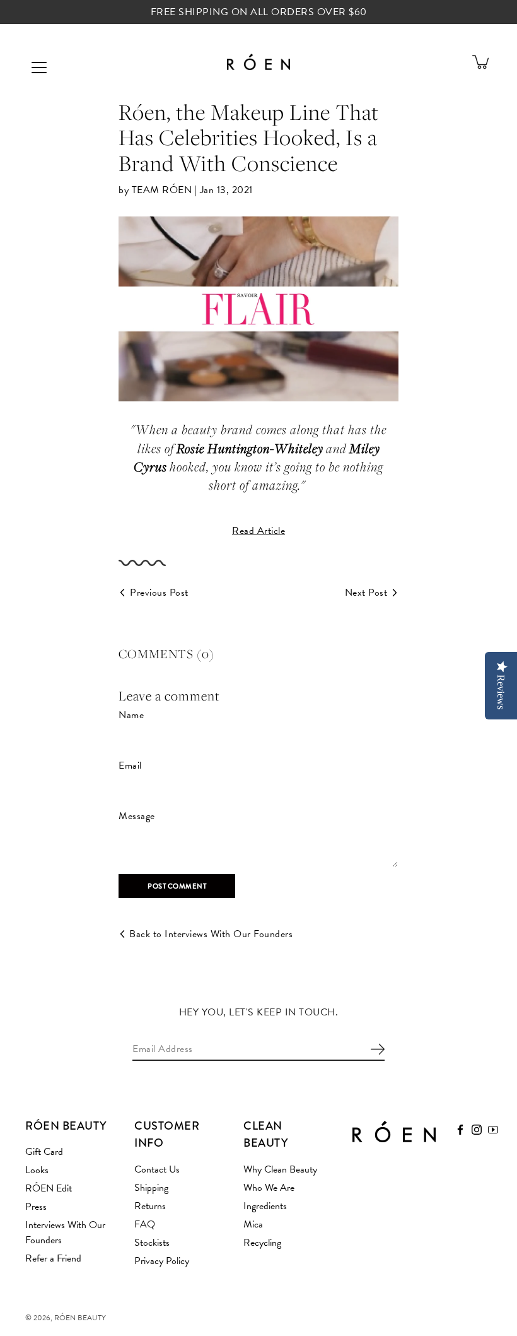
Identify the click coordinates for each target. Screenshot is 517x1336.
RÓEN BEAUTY (80, 1317)
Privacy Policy (161, 1260)
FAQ (144, 1224)
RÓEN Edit (48, 1188)
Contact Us (157, 1169)
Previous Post (159, 592)
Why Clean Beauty (280, 1169)
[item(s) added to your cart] (482, 62)
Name (131, 715)
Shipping (151, 1187)
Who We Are (268, 1187)
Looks (37, 1170)
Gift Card (44, 1151)
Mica (253, 1224)
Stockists (152, 1242)
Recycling (262, 1242)
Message (137, 816)
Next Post (366, 592)
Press (36, 1206)
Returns (150, 1206)
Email (130, 765)
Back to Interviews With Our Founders (211, 934)
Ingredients (265, 1206)
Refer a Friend (53, 1258)
